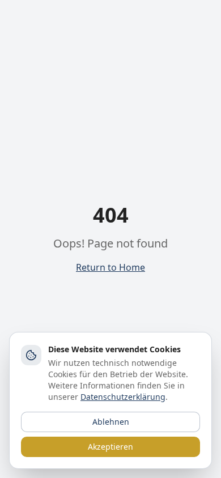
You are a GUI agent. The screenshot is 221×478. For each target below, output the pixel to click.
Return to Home (110, 267)
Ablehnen (110, 421)
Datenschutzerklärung (122, 396)
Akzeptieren (110, 446)
